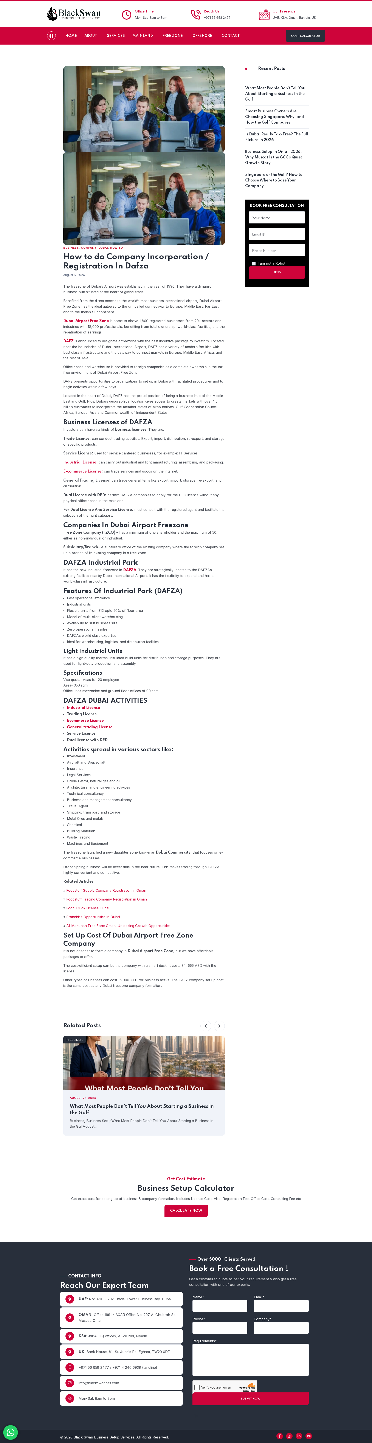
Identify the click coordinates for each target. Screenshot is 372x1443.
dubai (103, 247)
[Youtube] (308, 1436)
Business (71, 247)
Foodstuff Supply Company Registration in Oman (106, 890)
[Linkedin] (299, 1436)
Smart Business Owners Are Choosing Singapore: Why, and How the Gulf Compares (274, 116)
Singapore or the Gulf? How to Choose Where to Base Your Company (273, 180)
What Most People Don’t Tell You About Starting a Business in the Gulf (142, 1109)
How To (116, 247)
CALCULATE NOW (186, 1211)
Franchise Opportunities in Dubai (93, 917)
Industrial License (79, 462)
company (88, 247)
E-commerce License (82, 471)
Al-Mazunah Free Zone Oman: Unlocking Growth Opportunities (118, 926)
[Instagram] (289, 1436)
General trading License (90, 727)
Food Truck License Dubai (87, 908)
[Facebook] (279, 1436)
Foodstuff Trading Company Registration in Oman (106, 899)
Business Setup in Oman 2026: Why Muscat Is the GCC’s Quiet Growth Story (273, 157)
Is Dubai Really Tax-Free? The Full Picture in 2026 (276, 137)
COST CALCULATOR (305, 36)
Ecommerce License (85, 721)
